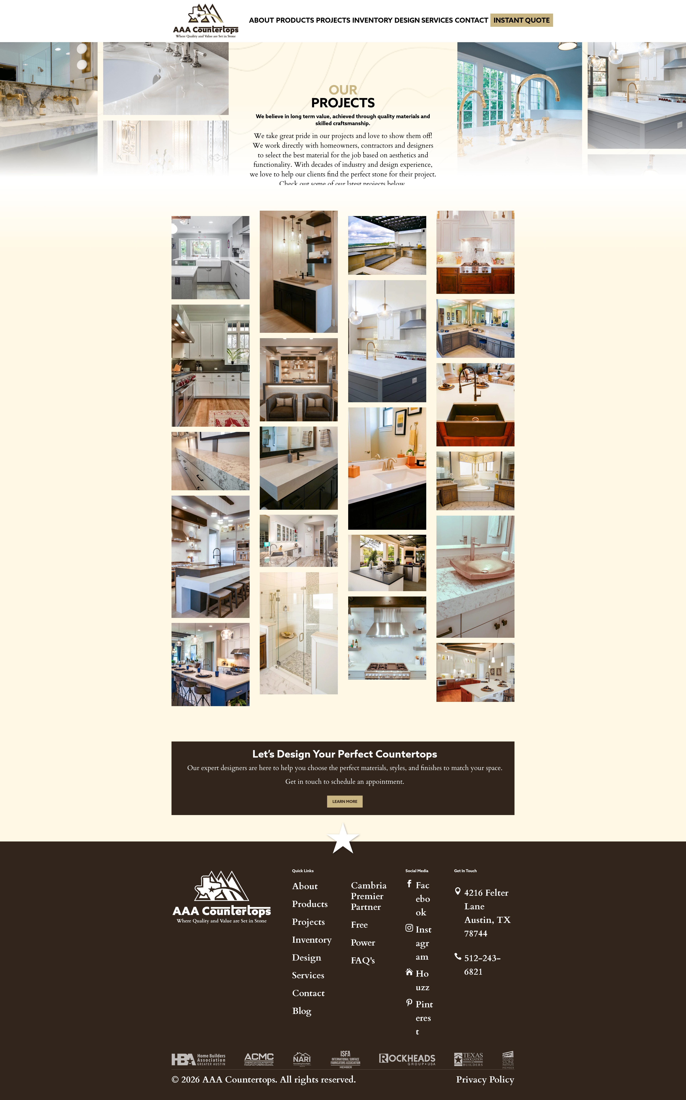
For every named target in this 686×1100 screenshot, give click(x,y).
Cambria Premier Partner (369, 896)
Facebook (423, 898)
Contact (471, 20)
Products (295, 20)
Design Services (423, 20)
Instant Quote (522, 20)
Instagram (424, 942)
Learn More (344, 801)
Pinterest (424, 1017)
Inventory (372, 20)
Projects (333, 20)
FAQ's (363, 959)
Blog (301, 1010)
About (261, 20)
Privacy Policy (485, 1078)
